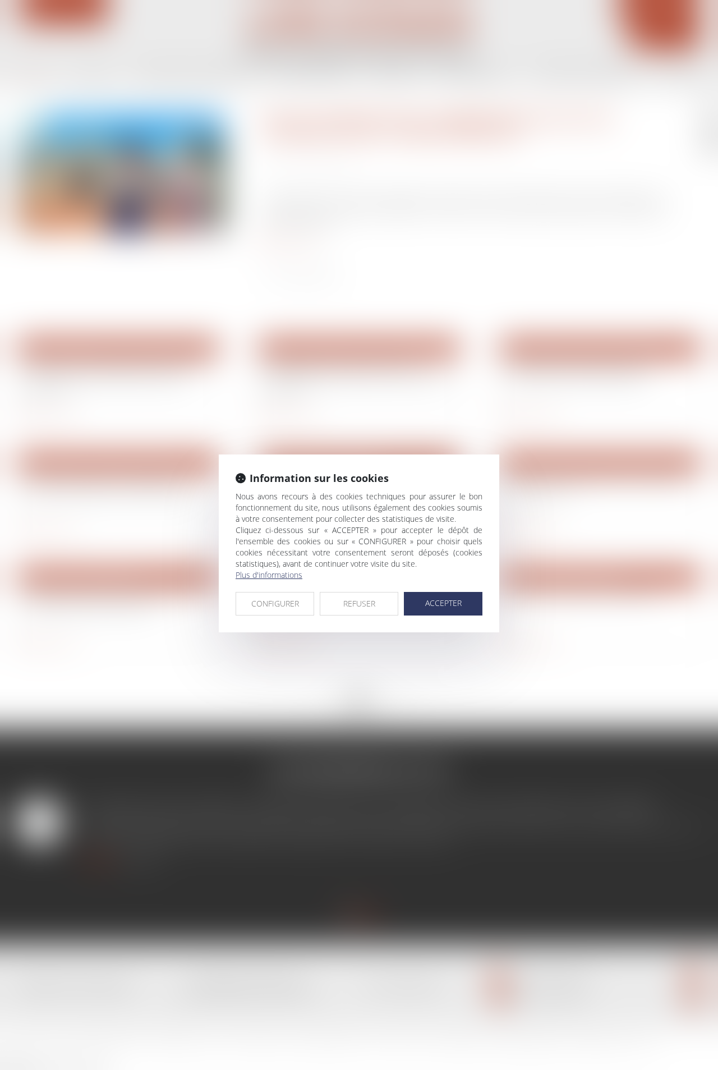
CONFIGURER (275, 603)
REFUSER (359, 603)
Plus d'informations (269, 575)
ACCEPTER (443, 603)
